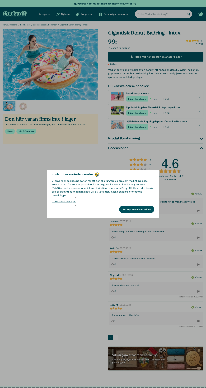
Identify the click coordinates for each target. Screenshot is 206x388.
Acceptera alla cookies (136, 209)
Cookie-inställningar (64, 201)
